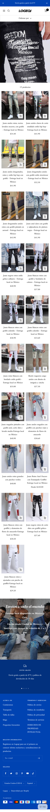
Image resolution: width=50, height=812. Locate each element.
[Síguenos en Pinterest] (22, 773)
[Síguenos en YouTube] (27, 773)
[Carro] (46, 11)
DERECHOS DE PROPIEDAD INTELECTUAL (34, 728)
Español (30, 783)
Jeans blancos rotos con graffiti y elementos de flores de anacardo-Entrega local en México (13, 530)
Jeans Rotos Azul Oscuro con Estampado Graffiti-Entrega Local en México (37, 480)
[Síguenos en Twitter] (11, 773)
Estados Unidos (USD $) (13, 783)
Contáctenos (8, 705)
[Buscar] (9, 11)
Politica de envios (34, 705)
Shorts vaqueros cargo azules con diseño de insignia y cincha (37, 379)
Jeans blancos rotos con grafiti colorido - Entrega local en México (13, 331)
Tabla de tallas (8, 715)
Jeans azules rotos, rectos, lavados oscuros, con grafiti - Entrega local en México (13, 127)
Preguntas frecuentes (11, 725)
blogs (5, 720)
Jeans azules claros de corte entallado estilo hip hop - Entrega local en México (37, 127)
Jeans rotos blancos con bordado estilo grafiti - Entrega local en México (13, 379)
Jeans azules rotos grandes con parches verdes (12, 478)
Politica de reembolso (35, 710)
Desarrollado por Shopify (20, 791)
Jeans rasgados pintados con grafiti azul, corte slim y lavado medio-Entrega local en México (13, 429)
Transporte (7, 710)
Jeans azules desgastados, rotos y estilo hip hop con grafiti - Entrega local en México (13, 177)
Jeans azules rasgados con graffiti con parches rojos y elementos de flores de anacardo (37, 429)
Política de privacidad (36, 715)
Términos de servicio (35, 720)
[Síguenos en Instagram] (16, 773)
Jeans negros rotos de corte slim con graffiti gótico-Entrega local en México (37, 529)
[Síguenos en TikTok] (33, 773)
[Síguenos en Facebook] (5, 773)
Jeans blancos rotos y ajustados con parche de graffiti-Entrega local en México (13, 582)
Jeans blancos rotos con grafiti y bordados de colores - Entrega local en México (37, 280)
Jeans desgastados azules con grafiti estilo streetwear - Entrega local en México (37, 175)
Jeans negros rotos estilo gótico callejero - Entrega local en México (13, 279)
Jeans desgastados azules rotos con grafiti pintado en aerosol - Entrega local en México (13, 229)
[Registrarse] (39, 758)
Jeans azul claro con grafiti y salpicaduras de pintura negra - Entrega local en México (37, 229)
